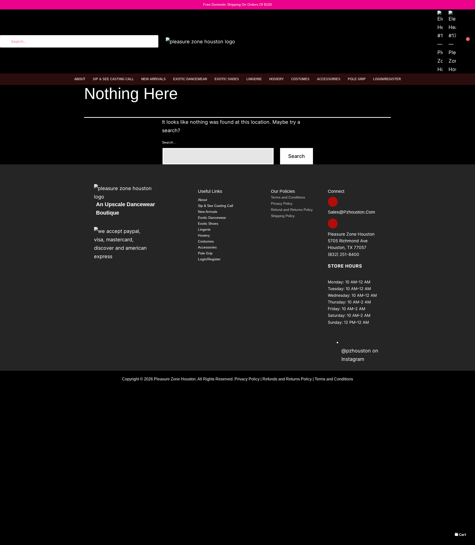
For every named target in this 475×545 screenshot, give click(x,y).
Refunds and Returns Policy (287, 379)
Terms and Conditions (288, 197)
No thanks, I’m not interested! (78, 542)
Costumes (300, 79)
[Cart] (465, 42)
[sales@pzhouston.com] (333, 202)
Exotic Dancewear (190, 79)
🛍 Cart (460, 534)
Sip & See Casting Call (113, 79)
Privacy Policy (281, 203)
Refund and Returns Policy (292, 210)
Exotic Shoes (226, 79)
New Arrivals (153, 79)
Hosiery (276, 79)
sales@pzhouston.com (351, 212)
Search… (169, 142)
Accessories (328, 79)
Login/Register (387, 79)
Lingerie (254, 79)
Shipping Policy (283, 216)
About (79, 79)
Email (30, 500)
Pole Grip (357, 79)
